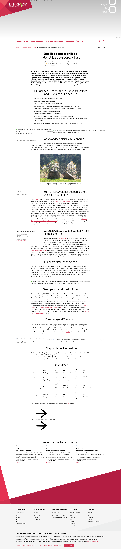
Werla (61, 307)
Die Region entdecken (75, 512)
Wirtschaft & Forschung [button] (54, 42)
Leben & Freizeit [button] (22, 42)
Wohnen (18, 517)
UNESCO (35, 199)
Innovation (54, 514)
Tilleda (55, 307)
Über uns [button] (79, 42)
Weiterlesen (18, 462)
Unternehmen (55, 512)
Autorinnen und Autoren (94, 521)
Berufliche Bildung (38, 515)
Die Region (90, 512)
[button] (100, 41)
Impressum (19, 545)
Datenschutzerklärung (92, 541)
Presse (89, 515)
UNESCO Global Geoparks (63, 201)
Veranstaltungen (20, 512)
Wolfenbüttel (73, 523)
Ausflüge (18, 514)
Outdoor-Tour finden (21, 525)
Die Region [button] (69, 42)
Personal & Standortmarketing (59, 515)
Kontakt (90, 519)
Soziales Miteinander (21, 523)
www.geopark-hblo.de (21, 240)
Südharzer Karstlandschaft (39, 250)
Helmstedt (72, 517)
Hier (68, 403)
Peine (71, 519)
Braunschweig (73, 514)
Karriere (36, 514)
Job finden (36, 512)
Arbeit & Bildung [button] (37, 42)
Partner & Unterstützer (93, 514)
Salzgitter (72, 521)
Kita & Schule (37, 519)
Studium (36, 517)
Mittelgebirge (62, 238)
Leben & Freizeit (27, 47)
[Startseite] (18, 4)
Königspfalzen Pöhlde (46, 307)
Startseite (18, 47)
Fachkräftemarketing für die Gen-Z (60, 517)
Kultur (34, 47)
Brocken (68, 332)
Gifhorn (72, 515)
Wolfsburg (72, 525)
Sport (17, 521)
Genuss (17, 519)
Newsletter (90, 517)
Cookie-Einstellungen (28, 545)
